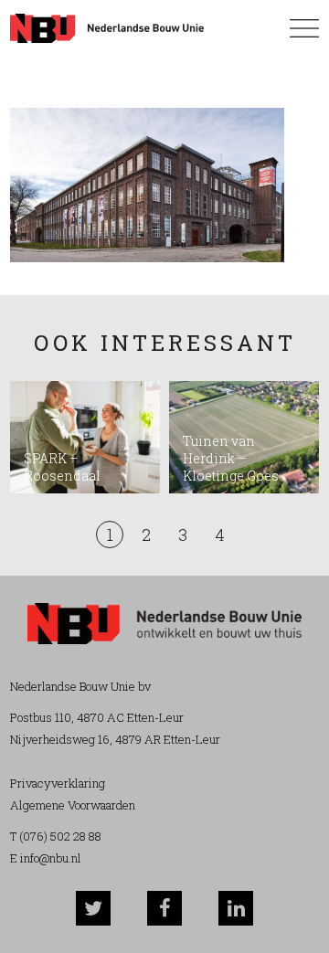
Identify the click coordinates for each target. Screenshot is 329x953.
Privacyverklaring (57, 783)
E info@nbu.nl (45, 858)
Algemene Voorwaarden (72, 805)
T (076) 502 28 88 (55, 836)
